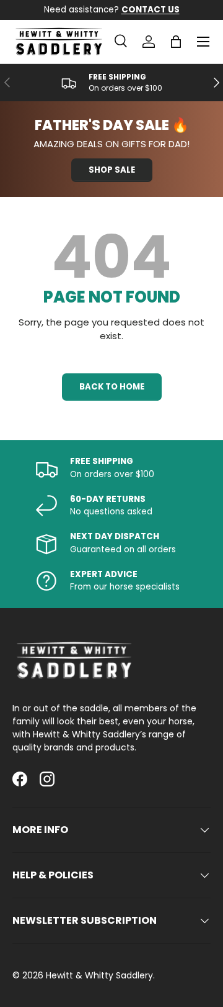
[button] (176, 41)
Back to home (111, 387)
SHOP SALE (112, 170)
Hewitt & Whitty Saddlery (99, 975)
